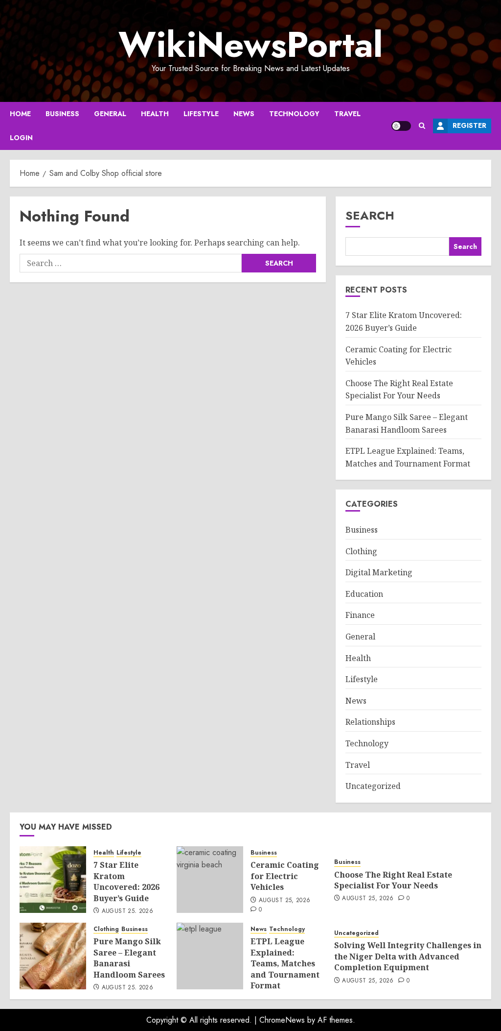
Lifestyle (201, 114)
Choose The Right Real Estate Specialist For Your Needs (399, 389)
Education (364, 594)
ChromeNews (282, 1020)
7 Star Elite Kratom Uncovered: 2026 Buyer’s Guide (126, 881)
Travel (347, 114)
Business (62, 114)
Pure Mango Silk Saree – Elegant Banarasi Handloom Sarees (129, 958)
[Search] (422, 125)
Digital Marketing (378, 572)
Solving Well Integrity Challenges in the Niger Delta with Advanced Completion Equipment (407, 956)
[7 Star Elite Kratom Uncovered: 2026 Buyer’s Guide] (53, 879)
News (243, 114)
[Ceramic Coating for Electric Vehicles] (210, 879)
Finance (360, 615)
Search (369, 215)
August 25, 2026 (127, 911)
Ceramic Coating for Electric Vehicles (284, 875)
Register (469, 125)
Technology (294, 114)
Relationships (370, 721)
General (110, 114)
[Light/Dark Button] (401, 126)
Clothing (361, 551)
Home (20, 114)
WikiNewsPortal (250, 44)
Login (21, 138)
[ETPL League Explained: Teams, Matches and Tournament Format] (210, 956)
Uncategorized (373, 786)
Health (155, 114)
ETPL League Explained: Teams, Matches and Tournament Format (284, 963)
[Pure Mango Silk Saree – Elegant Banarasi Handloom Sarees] (53, 956)
